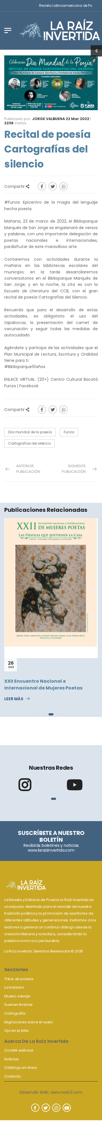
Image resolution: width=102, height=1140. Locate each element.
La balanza (14, 987)
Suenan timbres (18, 1004)
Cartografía (15, 1013)
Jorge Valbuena (48, 118)
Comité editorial (18, 1050)
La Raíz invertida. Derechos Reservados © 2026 (43, 951)
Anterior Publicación (28, 468)
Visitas (15, 123)
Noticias (11, 1059)
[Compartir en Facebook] (42, 186)
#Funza (12, 202)
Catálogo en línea (20, 1067)
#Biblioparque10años (24, 366)
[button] (39, 714)
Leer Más (13, 699)
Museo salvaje (17, 996)
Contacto (12, 1076)
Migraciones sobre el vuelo (28, 1022)
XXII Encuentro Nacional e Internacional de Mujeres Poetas (43, 684)
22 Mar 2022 (77, 118)
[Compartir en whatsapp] (63, 186)
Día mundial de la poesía (30, 432)
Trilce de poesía (18, 979)
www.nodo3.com (66, 1092)
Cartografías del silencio (29, 443)
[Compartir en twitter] (52, 186)
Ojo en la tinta (16, 1030)
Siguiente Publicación (74, 468)
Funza (69, 432)
